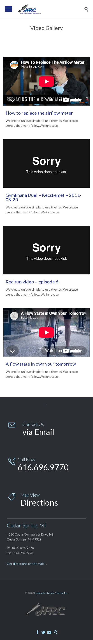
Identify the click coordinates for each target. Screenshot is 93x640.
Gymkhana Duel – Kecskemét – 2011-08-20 (43, 197)
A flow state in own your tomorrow (41, 363)
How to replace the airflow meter (39, 112)
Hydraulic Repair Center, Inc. (51, 593)
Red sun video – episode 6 (32, 281)
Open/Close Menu (8, 9)
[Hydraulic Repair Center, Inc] (50, 9)
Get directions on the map (25, 563)
